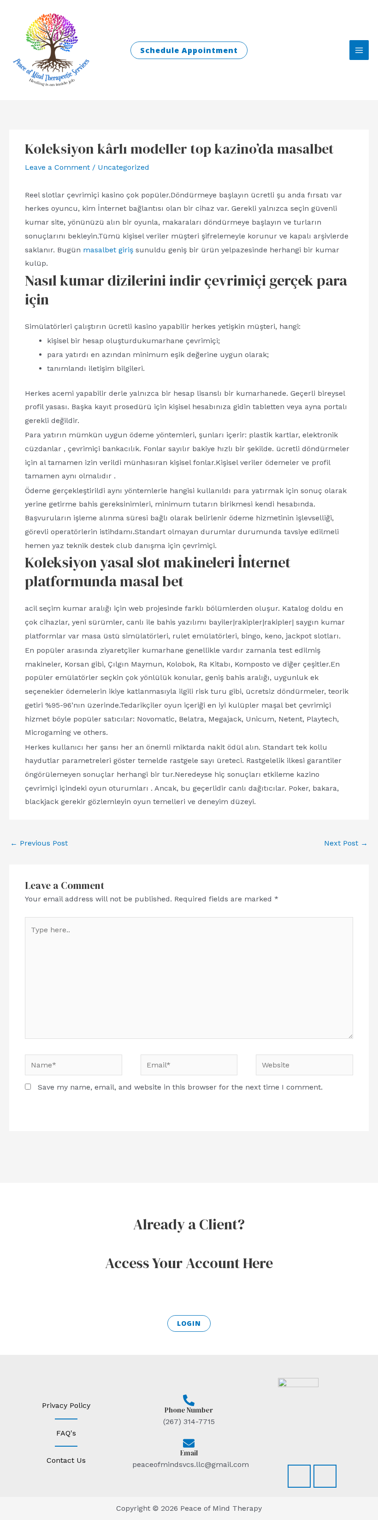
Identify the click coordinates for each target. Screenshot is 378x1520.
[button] (189, 50)
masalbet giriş (108, 249)
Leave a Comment (57, 167)
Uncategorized (123, 167)
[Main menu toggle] (359, 50)
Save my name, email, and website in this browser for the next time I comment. (180, 1087)
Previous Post (39, 843)
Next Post (346, 843)
